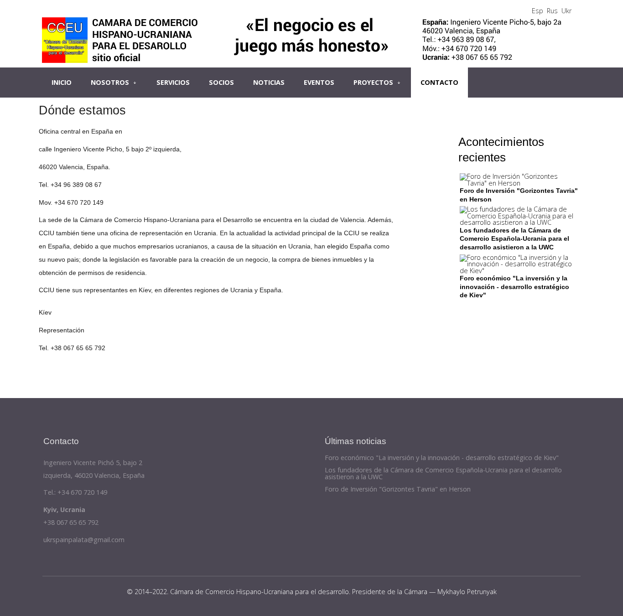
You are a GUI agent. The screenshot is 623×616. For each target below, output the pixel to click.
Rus (552, 10)
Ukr (566, 10)
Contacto (439, 82)
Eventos (319, 82)
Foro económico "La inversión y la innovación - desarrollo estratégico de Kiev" (514, 286)
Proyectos (373, 82)
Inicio (62, 82)
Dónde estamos (82, 110)
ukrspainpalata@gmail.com (84, 539)
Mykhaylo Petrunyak (467, 591)
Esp (537, 10)
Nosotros (110, 82)
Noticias (269, 82)
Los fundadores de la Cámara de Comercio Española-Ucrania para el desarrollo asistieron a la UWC (514, 239)
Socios (221, 82)
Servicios (173, 82)
